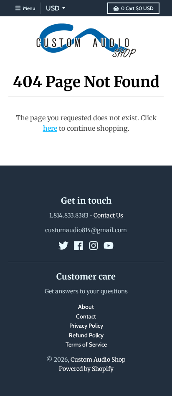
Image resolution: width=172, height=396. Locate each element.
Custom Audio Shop (98, 359)
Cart (137, 8)
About (86, 307)
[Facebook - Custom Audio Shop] (78, 246)
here (50, 128)
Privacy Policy (86, 325)
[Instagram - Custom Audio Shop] (94, 246)
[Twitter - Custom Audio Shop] (63, 246)
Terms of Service (86, 344)
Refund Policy (86, 335)
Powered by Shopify (86, 369)
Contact (86, 316)
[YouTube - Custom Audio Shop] (109, 246)
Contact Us (108, 215)
